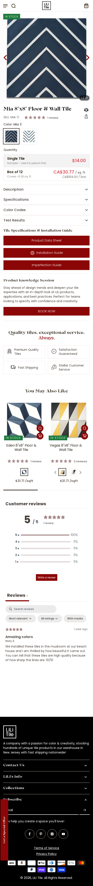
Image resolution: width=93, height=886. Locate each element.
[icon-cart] (85, 5)
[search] (13, 5)
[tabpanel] (46, 637)
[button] (86, 116)
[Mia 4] (29, 136)
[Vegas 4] (73, 472)
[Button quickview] (40, 428)
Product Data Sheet (47, 240)
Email (9, 810)
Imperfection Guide (46, 265)
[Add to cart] (40, 436)
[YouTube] (63, 834)
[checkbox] (75, 618)
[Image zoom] (46, 57)
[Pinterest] (41, 834)
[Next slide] (88, 57)
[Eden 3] (24, 472)
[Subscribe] (84, 810)
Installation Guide (49, 253)
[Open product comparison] (86, 110)
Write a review (47, 577)
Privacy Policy (46, 854)
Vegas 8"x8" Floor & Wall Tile (66, 447)
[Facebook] (29, 834)
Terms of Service (46, 848)
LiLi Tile (38, 878)
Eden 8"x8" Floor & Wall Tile (21, 447)
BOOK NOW (46, 311)
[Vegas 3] (62, 472)
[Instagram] (52, 834)
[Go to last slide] (5, 57)
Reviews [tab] (17, 595)
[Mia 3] (11, 136)
